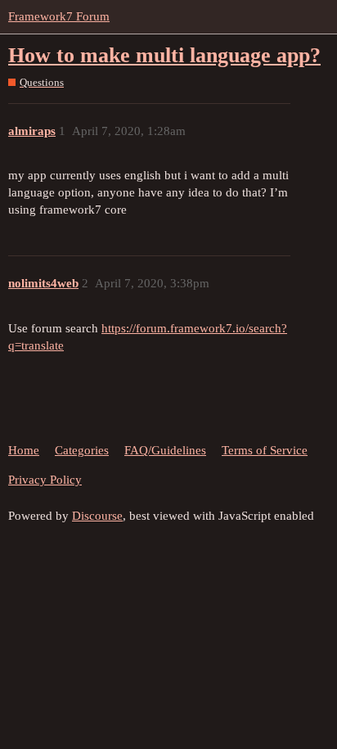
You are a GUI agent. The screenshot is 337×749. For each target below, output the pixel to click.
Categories (82, 450)
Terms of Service (265, 450)
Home (23, 450)
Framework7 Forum (59, 16)
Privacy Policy (45, 479)
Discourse (97, 515)
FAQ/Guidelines (165, 450)
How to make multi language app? (164, 55)
